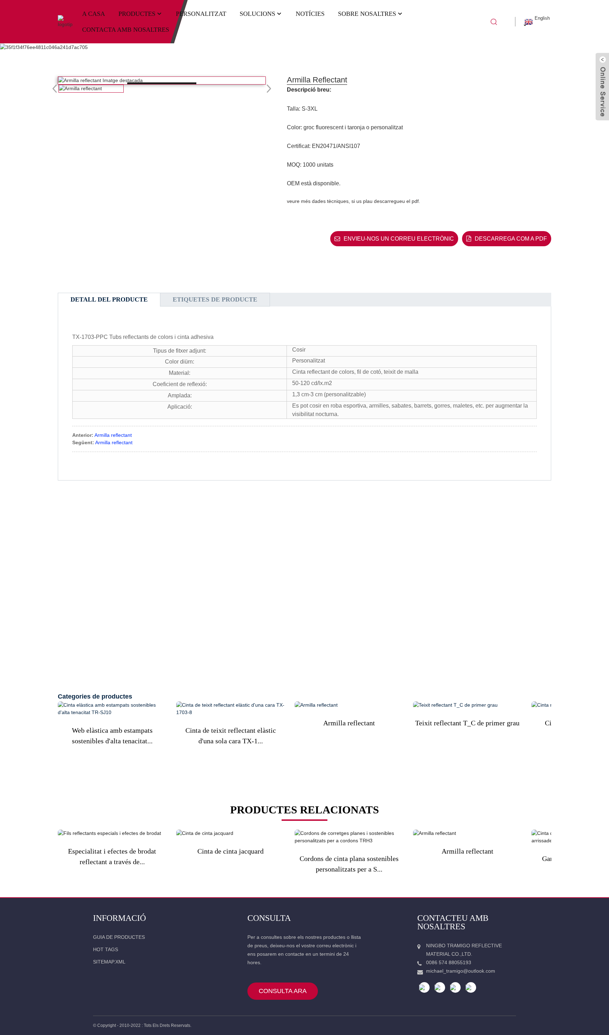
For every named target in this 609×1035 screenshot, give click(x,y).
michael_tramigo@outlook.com (460, 971)
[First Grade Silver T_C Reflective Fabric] (467, 705)
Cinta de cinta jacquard (230, 851)
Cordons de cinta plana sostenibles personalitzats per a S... (349, 864)
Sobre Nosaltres (367, 13)
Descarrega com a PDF (511, 239)
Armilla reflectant (113, 435)
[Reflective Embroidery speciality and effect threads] (112, 833)
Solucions (257, 13)
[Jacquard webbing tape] (230, 833)
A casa (93, 13)
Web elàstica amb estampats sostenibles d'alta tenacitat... (112, 735)
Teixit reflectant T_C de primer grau (467, 723)
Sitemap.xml (109, 962)
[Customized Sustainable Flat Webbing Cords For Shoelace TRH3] (349, 837)
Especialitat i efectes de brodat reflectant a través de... (112, 856)
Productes (136, 13)
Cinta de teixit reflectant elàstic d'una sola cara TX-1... (230, 735)
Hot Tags (105, 949)
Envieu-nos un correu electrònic (399, 239)
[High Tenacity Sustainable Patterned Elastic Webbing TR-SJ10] (112, 708)
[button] (266, 88)
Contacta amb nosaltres (125, 29)
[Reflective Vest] (349, 705)
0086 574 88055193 (448, 962)
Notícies (310, 13)
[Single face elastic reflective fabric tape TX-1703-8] (230, 708)
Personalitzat (201, 13)
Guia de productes (119, 937)
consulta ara (283, 990)
